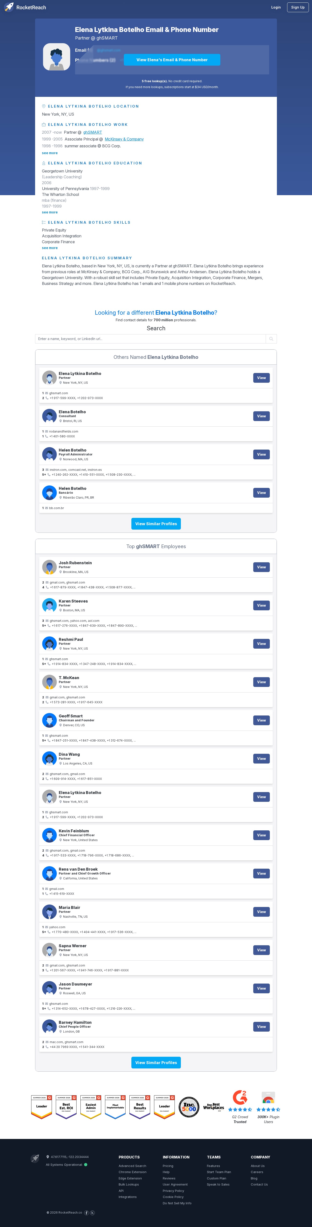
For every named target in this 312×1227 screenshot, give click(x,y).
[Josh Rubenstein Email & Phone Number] (49, 567)
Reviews (169, 1178)
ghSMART (107, 37)
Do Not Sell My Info (177, 1203)
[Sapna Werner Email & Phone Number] (49, 950)
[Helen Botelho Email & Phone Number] (49, 454)
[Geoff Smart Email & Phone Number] (49, 720)
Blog (254, 1178)
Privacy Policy (173, 1191)
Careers (257, 1172)
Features (213, 1166)
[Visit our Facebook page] (86, 1212)
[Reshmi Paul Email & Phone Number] (49, 643)
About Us (258, 1166)
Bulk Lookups (129, 1184)
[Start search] (271, 338)
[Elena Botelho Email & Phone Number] (49, 416)
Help (166, 1172)
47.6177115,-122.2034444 (69, 1157)
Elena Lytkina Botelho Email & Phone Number (147, 29)
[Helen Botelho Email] (49, 492)
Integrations (128, 1197)
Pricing (168, 1166)
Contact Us (259, 1184)
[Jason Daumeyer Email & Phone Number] (49, 988)
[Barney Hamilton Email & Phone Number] (49, 1026)
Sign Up (298, 7)
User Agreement (175, 1184)
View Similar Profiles (156, 523)
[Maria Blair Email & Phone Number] (49, 912)
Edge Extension (130, 1178)
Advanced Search (132, 1166)
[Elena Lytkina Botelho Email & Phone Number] (56, 56)
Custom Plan (216, 1178)
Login (276, 7)
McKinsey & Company (124, 139)
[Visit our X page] (92, 1212)
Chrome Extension (132, 1172)
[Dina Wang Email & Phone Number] (49, 758)
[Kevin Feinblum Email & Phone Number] (49, 835)
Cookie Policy (173, 1197)
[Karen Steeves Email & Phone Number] (49, 605)
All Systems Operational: (65, 1165)
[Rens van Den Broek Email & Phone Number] (49, 873)
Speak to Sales (218, 1184)
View (261, 378)
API (121, 1191)
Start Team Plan (219, 1172)
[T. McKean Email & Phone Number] (49, 682)
